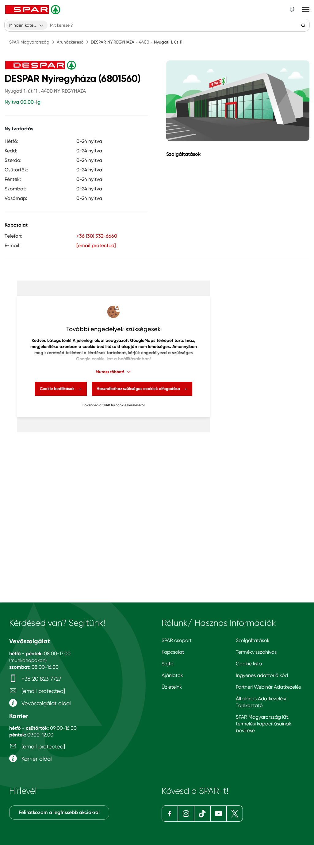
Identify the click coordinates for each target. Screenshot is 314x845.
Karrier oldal (36, 758)
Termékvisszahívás (256, 652)
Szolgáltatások (253, 640)
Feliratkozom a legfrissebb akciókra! (59, 812)
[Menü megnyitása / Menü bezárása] (305, 9)
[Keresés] (303, 25)
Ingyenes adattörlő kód (262, 675)
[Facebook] (170, 813)
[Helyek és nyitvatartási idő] (292, 9)
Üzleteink (172, 687)
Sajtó (168, 664)
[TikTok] (202, 813)
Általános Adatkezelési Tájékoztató (261, 702)
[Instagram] (186, 813)
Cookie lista (249, 664)
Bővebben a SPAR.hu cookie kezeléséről (113, 405)
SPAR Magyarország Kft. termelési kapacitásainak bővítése (263, 723)
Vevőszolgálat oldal (45, 703)
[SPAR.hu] (33, 9)
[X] (235, 813)
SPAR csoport (177, 640)
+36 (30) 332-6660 (96, 236)
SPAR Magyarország (29, 42)
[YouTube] (218, 813)
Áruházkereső (70, 42)
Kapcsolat (173, 652)
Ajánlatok (172, 675)
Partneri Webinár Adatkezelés (268, 687)
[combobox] (27, 25)
